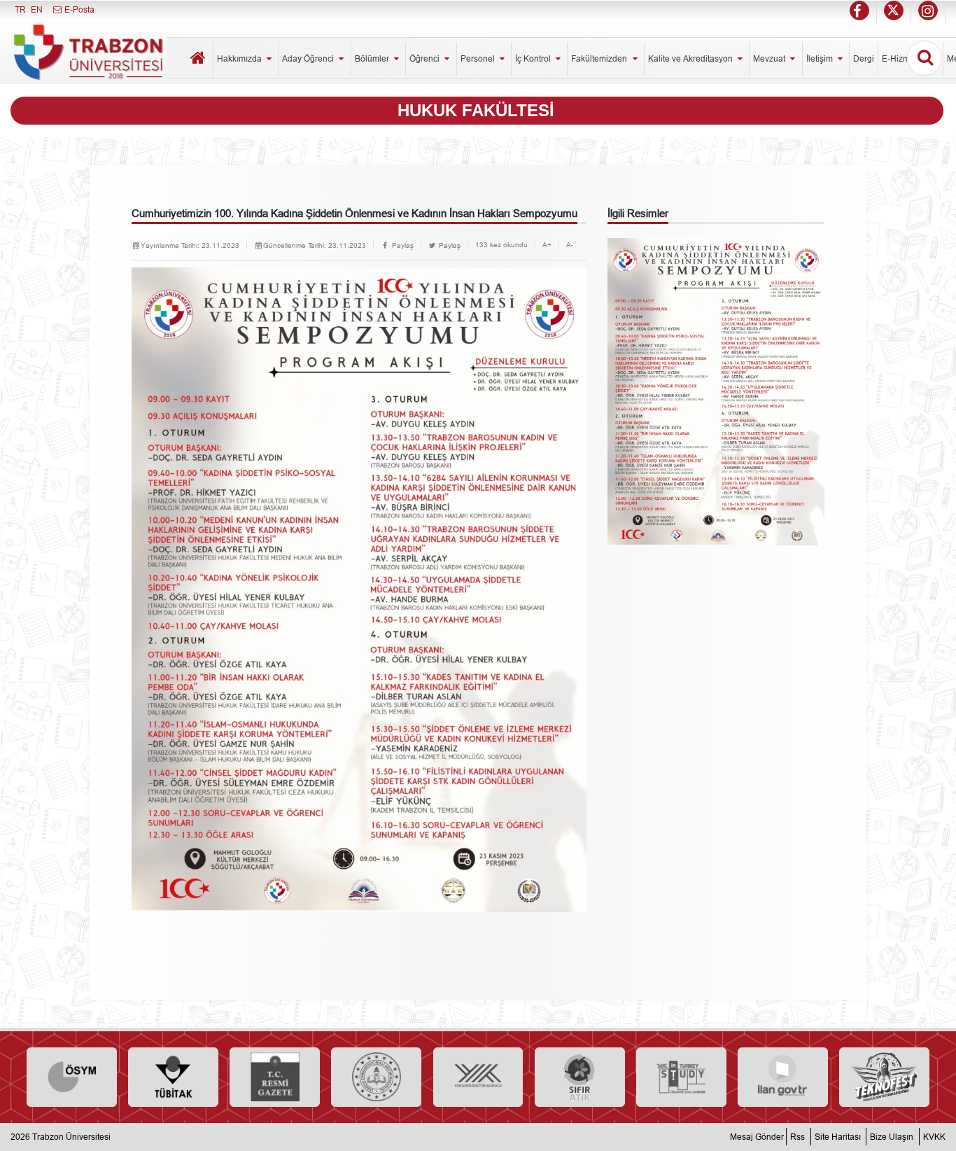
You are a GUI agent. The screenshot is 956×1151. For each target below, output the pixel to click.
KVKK (934, 1136)
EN (37, 9)
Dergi (863, 58)
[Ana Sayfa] (198, 60)
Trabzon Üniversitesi (71, 1136)
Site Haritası (838, 1136)
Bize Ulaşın (891, 1136)
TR (20, 9)
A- (569, 244)
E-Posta (78, 9)
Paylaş (402, 245)
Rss (797, 1136)
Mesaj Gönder (757, 1136)
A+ (546, 244)
